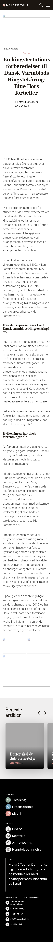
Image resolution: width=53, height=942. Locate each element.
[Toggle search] (41, 5)
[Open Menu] (48, 5)
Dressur (27, 53)
